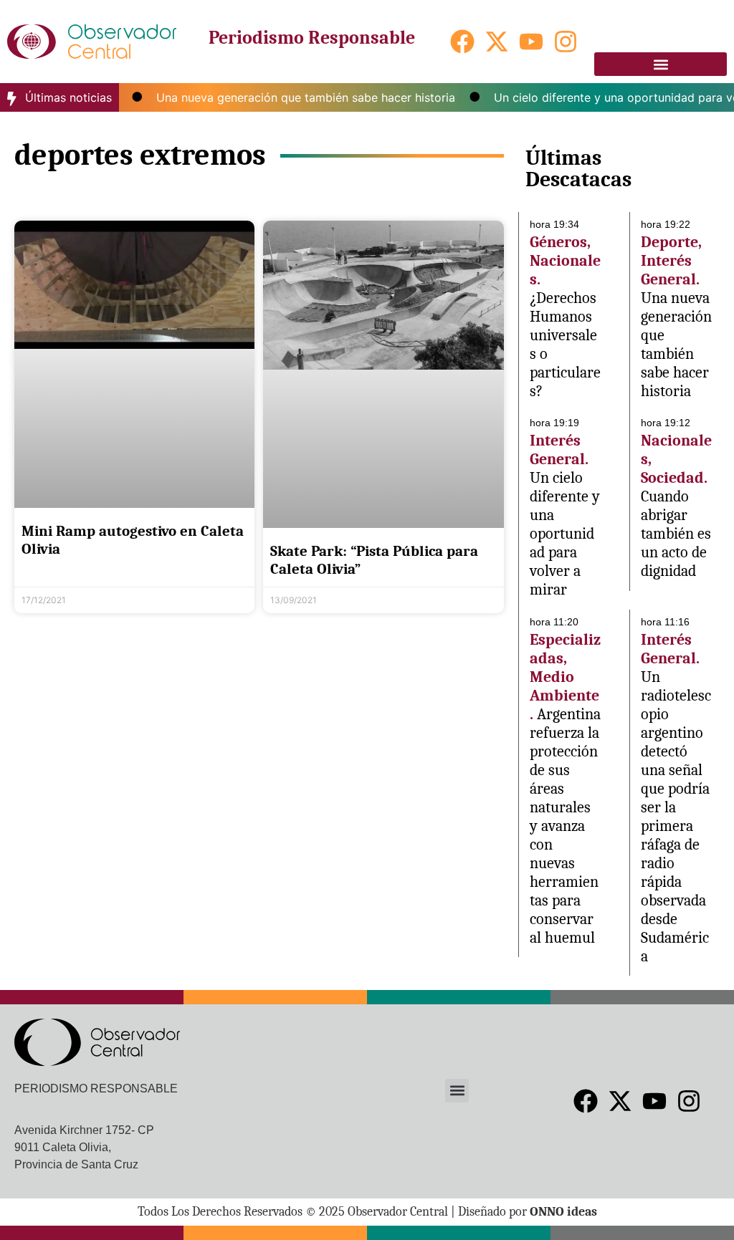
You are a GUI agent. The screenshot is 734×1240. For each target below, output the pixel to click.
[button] (660, 64)
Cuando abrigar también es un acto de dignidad (676, 533)
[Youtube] (531, 41)
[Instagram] (565, 41)
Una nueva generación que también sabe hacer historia (290, 97)
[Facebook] (462, 41)
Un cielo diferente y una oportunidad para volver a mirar (565, 533)
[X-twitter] (497, 41)
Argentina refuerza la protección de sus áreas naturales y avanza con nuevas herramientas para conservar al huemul (565, 826)
